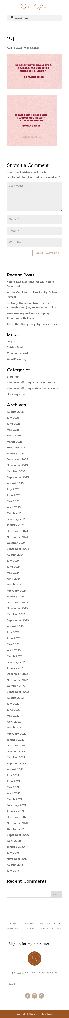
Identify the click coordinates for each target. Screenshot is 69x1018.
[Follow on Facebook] (27, 996)
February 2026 (16, 448)
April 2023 (14, 650)
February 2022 (16, 734)
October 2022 (16, 686)
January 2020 (16, 847)
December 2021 (17, 746)
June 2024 (13, 567)
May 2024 (13, 573)
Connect (30, 928)
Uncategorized (16, 394)
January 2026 (16, 454)
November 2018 (17, 859)
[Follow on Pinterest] (41, 996)
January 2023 (15, 668)
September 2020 (18, 835)
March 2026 (14, 442)
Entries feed (15, 347)
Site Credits (48, 973)
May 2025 (13, 501)
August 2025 (15, 483)
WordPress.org (16, 359)
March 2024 (14, 585)
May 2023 (13, 644)
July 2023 (13, 632)
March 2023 (14, 656)
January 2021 (15, 811)
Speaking (28, 923)
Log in (11, 341)
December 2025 (17, 459)
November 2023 (17, 608)
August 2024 (15, 555)
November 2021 (17, 751)
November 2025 (17, 465)
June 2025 (13, 495)
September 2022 (18, 692)
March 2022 (14, 728)
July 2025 (13, 489)
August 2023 (15, 626)
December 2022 (17, 674)
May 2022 (13, 716)
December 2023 (17, 603)
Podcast (13, 928)
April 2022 (14, 722)
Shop (44, 928)
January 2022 (15, 740)
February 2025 (16, 519)
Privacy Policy (23, 973)
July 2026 (13, 418)
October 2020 (16, 829)
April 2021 (13, 793)
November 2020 (17, 823)
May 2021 (13, 787)
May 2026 (13, 430)
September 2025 (18, 477)
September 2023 (18, 620)
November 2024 (17, 537)
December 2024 (17, 531)
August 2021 (15, 769)
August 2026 (15, 412)
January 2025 (15, 525)
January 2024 (16, 597)
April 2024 (14, 579)
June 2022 (13, 710)
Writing (45, 923)
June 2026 (13, 424)
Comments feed (17, 353)
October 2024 (16, 543)
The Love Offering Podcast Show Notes (33, 389)
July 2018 (13, 871)
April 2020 (14, 841)
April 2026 (14, 436)
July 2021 (13, 775)
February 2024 (16, 591)
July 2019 (13, 853)
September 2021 (17, 764)
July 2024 (13, 561)
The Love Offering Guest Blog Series (31, 383)
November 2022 (17, 680)
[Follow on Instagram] (34, 996)
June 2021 (13, 781)
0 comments (31, 48)
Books (57, 928)
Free (57, 923)
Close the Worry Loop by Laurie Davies (33, 324)
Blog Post (13, 377)
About (13, 923)
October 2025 (16, 471)
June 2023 (13, 638)
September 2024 (18, 549)
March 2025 (14, 513)
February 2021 (16, 805)
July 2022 (13, 704)
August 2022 (15, 698)
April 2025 (14, 507)
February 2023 (16, 662)
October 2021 (16, 757)
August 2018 (15, 865)
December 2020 (17, 817)
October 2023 (16, 614)
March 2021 (14, 799)
